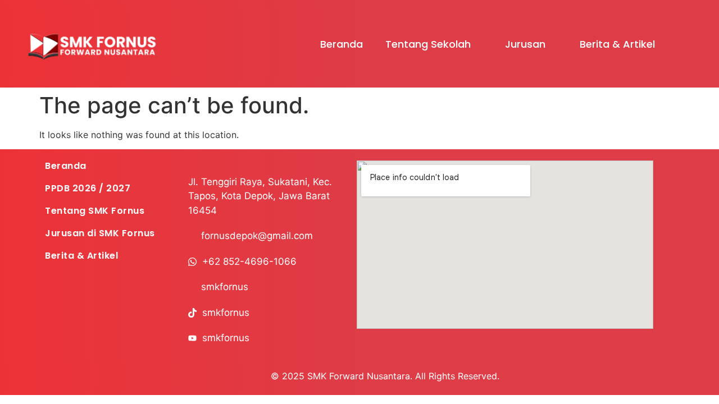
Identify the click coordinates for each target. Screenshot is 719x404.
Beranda (341, 44)
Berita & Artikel (617, 44)
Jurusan (525, 44)
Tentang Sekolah (428, 44)
